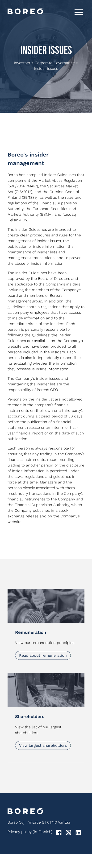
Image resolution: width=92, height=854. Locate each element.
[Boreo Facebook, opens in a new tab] (60, 833)
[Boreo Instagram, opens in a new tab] (70, 833)
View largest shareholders (43, 745)
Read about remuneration (43, 655)
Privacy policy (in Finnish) (30, 831)
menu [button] (78, 12)
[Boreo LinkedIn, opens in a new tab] (80, 833)
